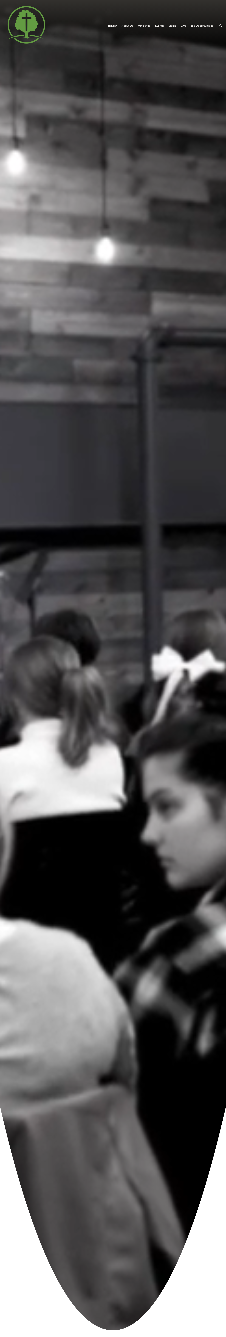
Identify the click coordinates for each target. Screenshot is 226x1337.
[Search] (220, 25)
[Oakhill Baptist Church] (26, 25)
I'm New (112, 25)
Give (183, 25)
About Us (127, 25)
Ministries (144, 25)
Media (172, 25)
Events (159, 25)
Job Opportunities (202, 25)
